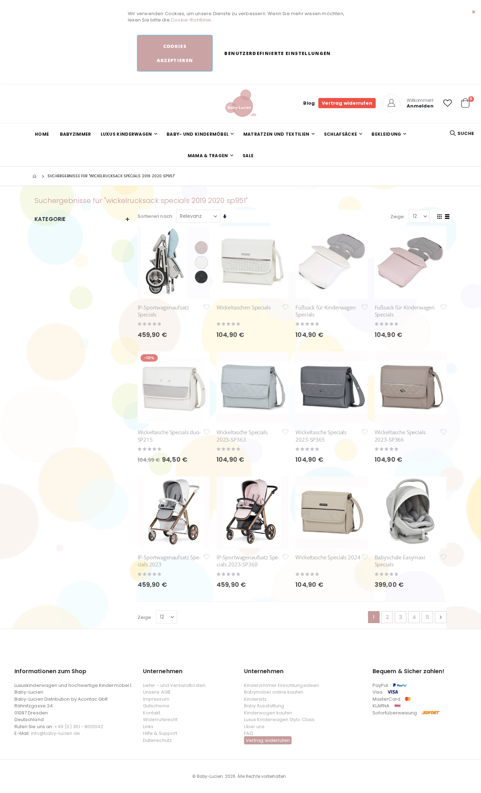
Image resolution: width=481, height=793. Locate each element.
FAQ (248, 733)
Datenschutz (157, 740)
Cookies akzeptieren (175, 53)
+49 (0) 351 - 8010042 (78, 726)
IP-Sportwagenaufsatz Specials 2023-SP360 (248, 561)
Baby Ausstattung (264, 705)
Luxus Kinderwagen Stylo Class (279, 719)
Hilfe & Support (160, 733)
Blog (309, 103)
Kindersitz (255, 699)
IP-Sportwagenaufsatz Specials (163, 311)
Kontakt (151, 712)
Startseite (35, 176)
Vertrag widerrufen (347, 103)
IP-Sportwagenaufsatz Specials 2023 (169, 561)
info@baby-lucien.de (55, 733)
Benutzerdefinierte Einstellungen (277, 53)
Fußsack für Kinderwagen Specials (325, 311)
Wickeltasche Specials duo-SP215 (169, 436)
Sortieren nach (155, 216)
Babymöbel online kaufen (274, 692)
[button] (448, 103)
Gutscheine (156, 705)
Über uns (254, 726)
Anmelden (420, 106)
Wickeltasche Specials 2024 (327, 557)
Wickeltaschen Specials (244, 307)
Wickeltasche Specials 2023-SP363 (242, 436)
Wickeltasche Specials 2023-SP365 (320, 436)
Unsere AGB (156, 692)
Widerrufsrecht (160, 719)
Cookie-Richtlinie (191, 20)
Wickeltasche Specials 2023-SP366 (400, 436)
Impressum (156, 699)
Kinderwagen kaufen (268, 712)
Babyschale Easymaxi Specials (400, 561)
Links (148, 726)
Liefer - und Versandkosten (174, 685)
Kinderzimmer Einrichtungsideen (281, 685)
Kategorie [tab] (50, 219)
